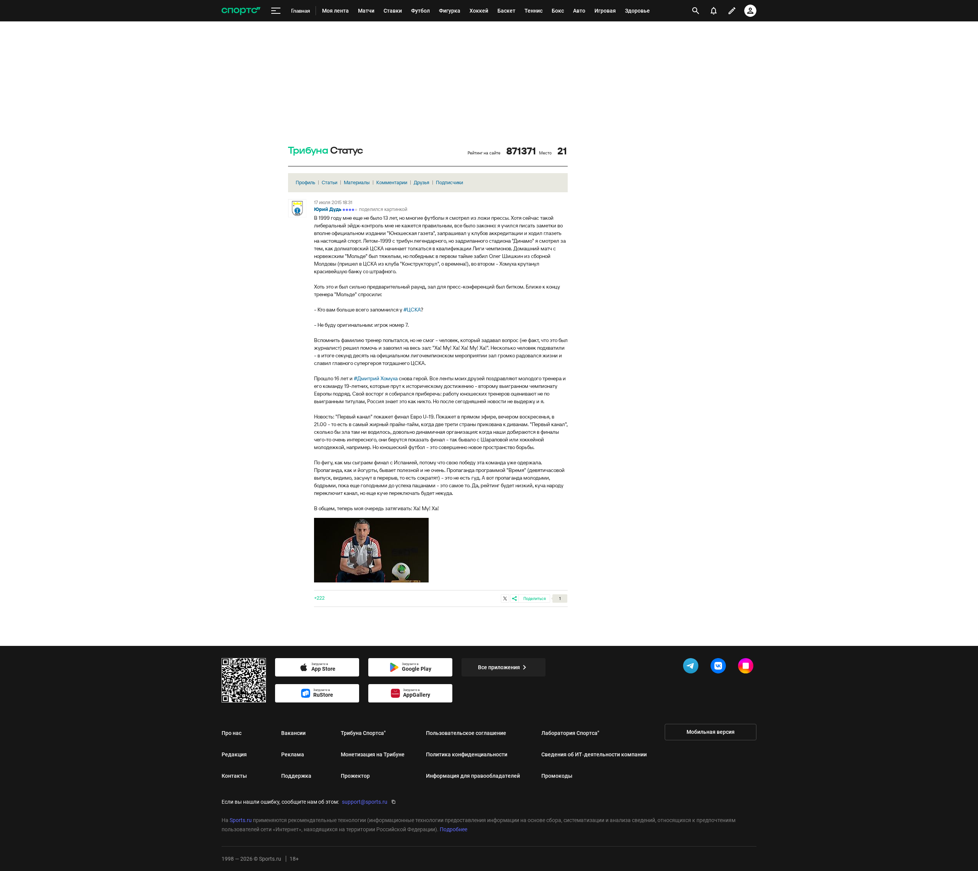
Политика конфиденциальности (466, 754)
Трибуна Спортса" (363, 733)
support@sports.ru (364, 802)
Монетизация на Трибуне (373, 754)
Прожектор (355, 776)
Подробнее (453, 829)
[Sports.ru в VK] (720, 667)
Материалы (357, 182)
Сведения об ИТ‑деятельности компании (594, 754)
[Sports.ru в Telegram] (692, 667)
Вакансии (293, 733)
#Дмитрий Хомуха (376, 378)
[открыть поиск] (695, 11)
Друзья (421, 182)
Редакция (234, 754)
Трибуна (308, 151)
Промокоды (556, 776)
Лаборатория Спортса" (570, 733)
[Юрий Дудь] (297, 208)
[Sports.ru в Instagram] (747, 667)
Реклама (292, 754)
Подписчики (449, 182)
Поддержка (296, 776)
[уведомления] (713, 11)
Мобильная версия (711, 732)
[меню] (276, 11)
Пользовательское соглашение (466, 733)
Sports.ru (241, 820)
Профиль (305, 182)
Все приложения (499, 667)
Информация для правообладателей (473, 776)
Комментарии (391, 182)
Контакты (234, 776)
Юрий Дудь (328, 209)
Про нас (231, 733)
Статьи (329, 182)
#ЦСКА (412, 309)
